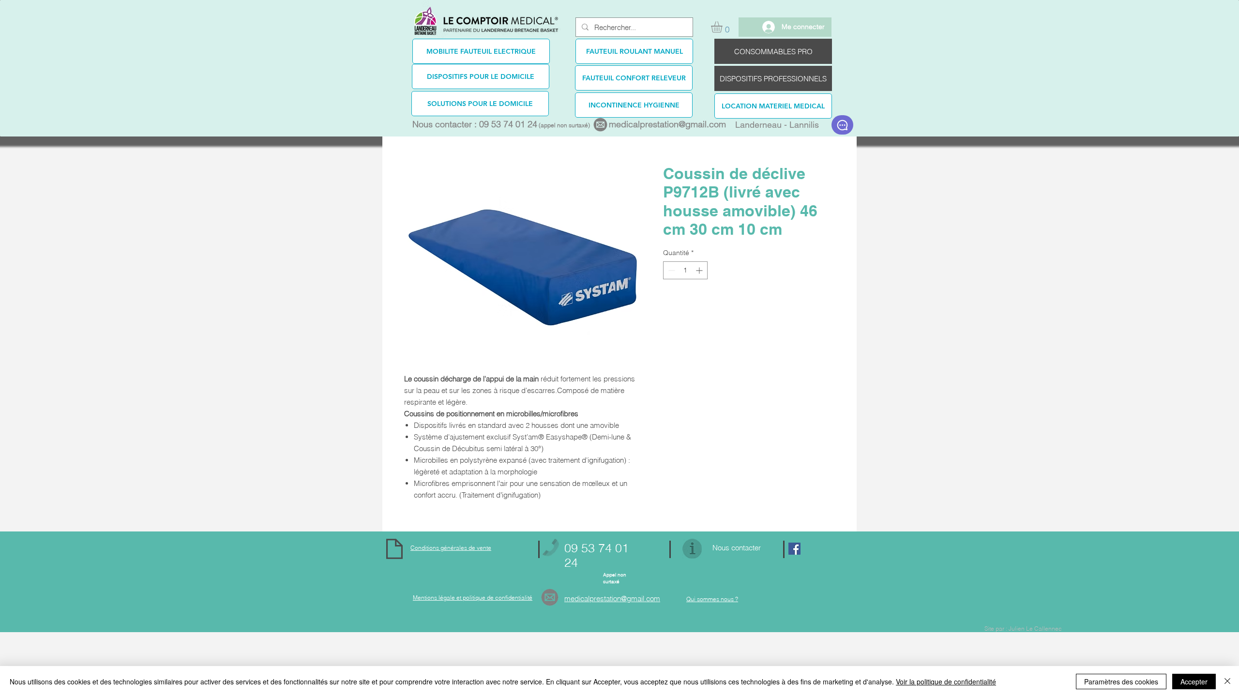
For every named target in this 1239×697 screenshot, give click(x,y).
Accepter (1194, 681)
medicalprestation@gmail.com (667, 124)
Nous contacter (736, 547)
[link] (723, 26)
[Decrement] (671, 270)
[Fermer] (1227, 681)
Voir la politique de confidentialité (946, 681)
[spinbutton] (685, 270)
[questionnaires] (842, 125)
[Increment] (700, 270)
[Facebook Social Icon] (794, 549)
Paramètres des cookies (1121, 681)
